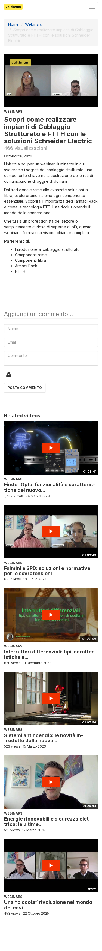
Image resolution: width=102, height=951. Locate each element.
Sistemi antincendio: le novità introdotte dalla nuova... (43, 738)
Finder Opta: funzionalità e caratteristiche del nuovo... (49, 487)
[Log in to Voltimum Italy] (8, 374)
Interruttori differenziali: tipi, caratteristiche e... (50, 654)
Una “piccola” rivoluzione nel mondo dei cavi (48, 905)
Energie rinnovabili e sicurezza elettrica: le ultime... (47, 821)
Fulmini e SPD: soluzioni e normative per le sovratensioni (47, 571)
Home (13, 24)
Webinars (33, 24)
